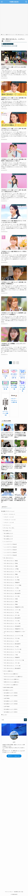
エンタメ (5, 714)
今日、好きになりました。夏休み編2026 (12, 668)
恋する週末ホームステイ (8, 690)
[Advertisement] (14, 19)
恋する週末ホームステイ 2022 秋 (10, 695)
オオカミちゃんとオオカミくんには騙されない (13, 676)
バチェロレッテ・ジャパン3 (9, 519)
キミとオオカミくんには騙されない (11, 684)
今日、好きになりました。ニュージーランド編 (13, 635)
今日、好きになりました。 (8, 44)
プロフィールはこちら (14, 756)
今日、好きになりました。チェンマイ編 (12, 652)
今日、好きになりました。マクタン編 (11, 638)
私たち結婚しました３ (8, 533)
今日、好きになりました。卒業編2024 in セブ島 (13, 607)
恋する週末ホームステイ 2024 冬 (10, 709)
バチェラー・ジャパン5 (9, 517)
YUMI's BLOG (14, 2)
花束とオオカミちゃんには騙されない (11, 679)
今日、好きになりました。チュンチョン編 (12, 649)
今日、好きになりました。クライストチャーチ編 (14, 660)
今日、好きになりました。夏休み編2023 (12, 593)
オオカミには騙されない (8, 671)
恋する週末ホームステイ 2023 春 (10, 701)
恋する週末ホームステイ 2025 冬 (10, 712)
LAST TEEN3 (6, 706)
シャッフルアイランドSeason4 (10, 549)
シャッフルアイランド (7, 541)
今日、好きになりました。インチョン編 (12, 665)
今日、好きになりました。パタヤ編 (11, 587)
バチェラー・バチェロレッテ (9, 514)
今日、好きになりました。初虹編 (10, 560)
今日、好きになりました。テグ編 (10, 654)
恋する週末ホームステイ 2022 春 (10, 692)
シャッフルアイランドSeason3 (10, 547)
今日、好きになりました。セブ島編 (11, 568)
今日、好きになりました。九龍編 (10, 601)
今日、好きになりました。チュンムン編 (12, 590)
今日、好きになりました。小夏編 (10, 566)
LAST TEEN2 (6, 698)
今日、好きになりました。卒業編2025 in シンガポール (14, 632)
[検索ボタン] (26, 2)
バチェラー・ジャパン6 (9, 522)
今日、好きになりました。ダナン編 (11, 577)
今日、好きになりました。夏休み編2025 (12, 643)
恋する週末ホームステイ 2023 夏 (10, 703)
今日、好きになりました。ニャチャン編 (12, 609)
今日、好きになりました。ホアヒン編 (11, 615)
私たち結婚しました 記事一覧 (14, 387)
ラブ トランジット (7, 525)
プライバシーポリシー (9, 891)
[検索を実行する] (25, 719)
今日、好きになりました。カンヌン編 (11, 596)
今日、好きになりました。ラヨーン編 (11, 662)
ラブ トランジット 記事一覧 (5, 413)
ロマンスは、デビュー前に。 (9, 527)
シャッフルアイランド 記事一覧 (5, 387)
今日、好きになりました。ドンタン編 (11, 620)
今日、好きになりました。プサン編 (11, 612)
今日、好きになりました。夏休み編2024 (12, 618)
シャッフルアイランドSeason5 (10, 552)
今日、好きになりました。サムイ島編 (11, 579)
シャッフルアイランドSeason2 (10, 544)
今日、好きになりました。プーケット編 (12, 571)
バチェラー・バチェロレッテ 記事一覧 (14, 400)
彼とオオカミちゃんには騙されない (11, 673)
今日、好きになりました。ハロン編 (11, 641)
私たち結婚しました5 (8, 538)
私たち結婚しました (7, 530)
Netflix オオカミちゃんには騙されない (11, 682)
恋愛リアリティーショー (8, 511)
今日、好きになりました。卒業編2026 (12, 657)
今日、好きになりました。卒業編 (10, 604)
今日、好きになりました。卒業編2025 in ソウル (13, 628)
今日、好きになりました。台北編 (10, 598)
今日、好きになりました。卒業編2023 (12, 582)
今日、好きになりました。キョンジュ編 (12, 623)
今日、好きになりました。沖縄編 (10, 574)
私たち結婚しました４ (8, 536)
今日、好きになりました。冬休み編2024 (12, 626)
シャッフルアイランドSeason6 (10, 555)
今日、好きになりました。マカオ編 (11, 646)
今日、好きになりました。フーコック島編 (12, 585)
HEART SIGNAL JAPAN (8, 687)
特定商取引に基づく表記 (18, 891)
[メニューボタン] (2, 2)
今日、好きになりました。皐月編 (10, 563)
